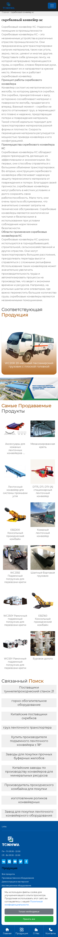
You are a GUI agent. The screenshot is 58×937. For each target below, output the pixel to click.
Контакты (51, 931)
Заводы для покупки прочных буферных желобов (29, 756)
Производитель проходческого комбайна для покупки (29, 787)
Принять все (29, 919)
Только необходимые (29, 911)
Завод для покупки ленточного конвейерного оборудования (29, 813)
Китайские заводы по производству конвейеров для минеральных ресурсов (29, 771)
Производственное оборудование (18, 878)
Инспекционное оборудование (16, 885)
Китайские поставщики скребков (29, 716)
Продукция (21, 931)
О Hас (36, 931)
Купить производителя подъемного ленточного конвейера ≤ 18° (29, 741)
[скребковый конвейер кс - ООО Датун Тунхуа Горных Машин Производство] (8, 5)
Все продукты (8, 874)
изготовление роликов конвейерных (29, 800)
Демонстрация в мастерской (15, 882)
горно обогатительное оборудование (29, 703)
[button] (51, 347)
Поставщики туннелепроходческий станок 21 (29, 689)
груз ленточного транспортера (27, 727)
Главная (5, 12)
